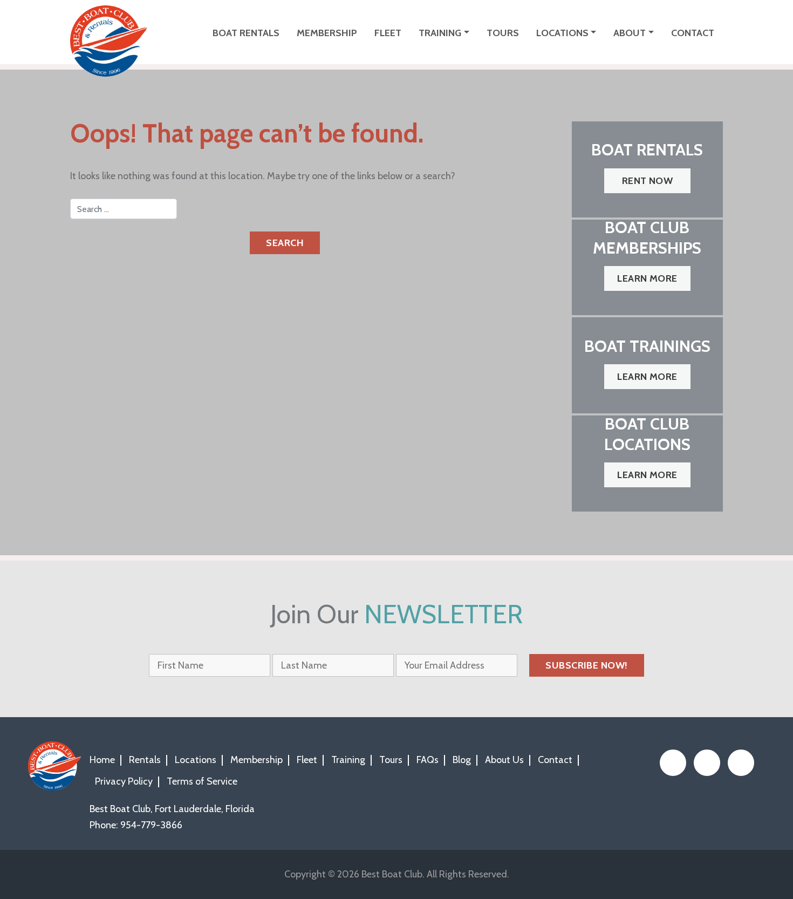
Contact (692, 33)
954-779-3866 (151, 825)
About (629, 33)
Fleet (387, 33)
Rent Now (647, 181)
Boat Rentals (246, 33)
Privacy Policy (124, 781)
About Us (504, 760)
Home (102, 760)
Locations (562, 33)
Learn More (647, 278)
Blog (462, 760)
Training (440, 33)
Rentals (145, 760)
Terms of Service (202, 781)
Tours (503, 33)
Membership (327, 33)
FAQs (427, 760)
